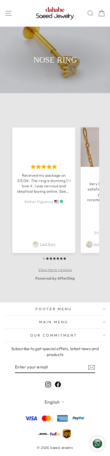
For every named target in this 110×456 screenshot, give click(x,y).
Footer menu (54, 309)
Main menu (53, 322)
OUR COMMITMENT (53, 335)
